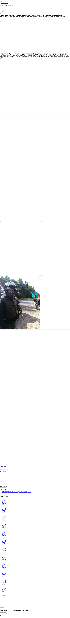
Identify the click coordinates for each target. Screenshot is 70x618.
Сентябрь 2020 (4, 562)
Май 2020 (3, 566)
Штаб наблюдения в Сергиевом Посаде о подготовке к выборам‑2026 (13, 493)
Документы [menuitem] (3, 10)
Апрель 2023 (4, 535)
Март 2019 (3, 578)
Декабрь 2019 (4, 570)
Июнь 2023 (3, 533)
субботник (1, 615)
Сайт (1, 484)
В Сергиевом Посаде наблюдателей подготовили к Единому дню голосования (14, 491)
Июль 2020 (3, 564)
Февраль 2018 (4, 590)
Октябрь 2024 (4, 519)
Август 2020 (3, 563)
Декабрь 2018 (4, 581)
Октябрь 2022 (4, 540)
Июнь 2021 (3, 554)
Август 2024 (3, 521)
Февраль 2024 (4, 526)
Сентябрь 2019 (4, 573)
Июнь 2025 (3, 512)
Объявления (4, 595)
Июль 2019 (3, 575)
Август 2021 (3, 553)
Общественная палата (3, 4)
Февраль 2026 (4, 505)
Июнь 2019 (3, 576)
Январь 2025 (4, 516)
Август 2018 (3, 585)
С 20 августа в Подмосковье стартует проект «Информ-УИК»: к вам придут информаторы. (16, 492)
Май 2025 (3, 513)
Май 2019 (3, 577)
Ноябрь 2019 (4, 571)
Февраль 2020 (4, 569)
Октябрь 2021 (4, 551)
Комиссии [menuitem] (3, 9)
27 (3, 605)
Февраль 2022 (4, 547)
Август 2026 (3, 499)
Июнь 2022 (3, 544)
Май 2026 (3, 502)
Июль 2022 (3, 543)
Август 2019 (3, 574)
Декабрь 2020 (4, 560)
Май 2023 (3, 534)
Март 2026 (3, 504)
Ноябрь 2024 (4, 518)
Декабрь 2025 (4, 506)
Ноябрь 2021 (4, 550)
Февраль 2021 (4, 558)
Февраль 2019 (4, 579)
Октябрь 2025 (4, 508)
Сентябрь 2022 (4, 541)
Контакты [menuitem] (3, 11)
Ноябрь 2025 (4, 507)
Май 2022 (3, 545)
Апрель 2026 (4, 503)
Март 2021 (3, 557)
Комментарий (2, 479)
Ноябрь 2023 (4, 529)
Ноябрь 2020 (4, 561)
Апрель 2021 (4, 556)
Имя (1, 481)
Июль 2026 (3, 500)
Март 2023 (3, 536)
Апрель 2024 (4, 524)
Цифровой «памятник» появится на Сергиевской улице (10, 494)
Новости (3, 19)
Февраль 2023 (4, 537)
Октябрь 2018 (4, 583)
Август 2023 (3, 531)
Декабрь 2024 (4, 517)
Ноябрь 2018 (4, 582)
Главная (3, 18)
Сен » (3, 607)
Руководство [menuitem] (4, 8)
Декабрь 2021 (4, 549)
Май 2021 (3, 555)
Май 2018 (3, 587)
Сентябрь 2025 (4, 509)
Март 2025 (3, 514)
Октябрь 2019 (4, 572)
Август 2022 (3, 542)
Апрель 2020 (4, 567)
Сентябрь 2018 (4, 584)
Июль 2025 (3, 511)
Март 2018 (3, 589)
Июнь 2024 (3, 522)
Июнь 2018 (3, 586)
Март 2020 (3, 568)
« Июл (1, 607)
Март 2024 (3, 525)
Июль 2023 (3, 532)
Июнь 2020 (3, 565)
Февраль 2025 (4, 515)
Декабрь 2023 (4, 528)
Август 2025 (3, 510)
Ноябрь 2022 (4, 539)
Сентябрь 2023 (4, 530)
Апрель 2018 (4, 588)
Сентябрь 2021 (4, 552)
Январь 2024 (4, 527)
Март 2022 (3, 546)
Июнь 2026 (3, 501)
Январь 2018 (4, 591)
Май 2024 (3, 523)
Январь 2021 (4, 559)
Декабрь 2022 (4, 538)
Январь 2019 (4, 580)
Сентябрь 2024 (4, 520)
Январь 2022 (4, 548)
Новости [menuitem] (3, 7)
